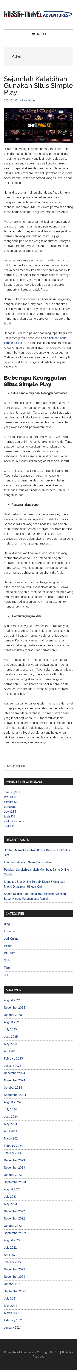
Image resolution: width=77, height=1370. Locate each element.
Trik (6, 975)
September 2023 (15, 1182)
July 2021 (10, 1298)
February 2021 (13, 1320)
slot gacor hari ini (15, 821)
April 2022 (10, 1255)
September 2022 (15, 1233)
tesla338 (10, 816)
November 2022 (14, 1218)
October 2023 (13, 1175)
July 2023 (10, 1196)
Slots (7, 960)
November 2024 (14, 1080)
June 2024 (11, 1116)
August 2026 (12, 1000)
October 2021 (13, 1284)
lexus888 (10, 797)
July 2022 (10, 1247)
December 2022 (14, 1211)
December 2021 (14, 1269)
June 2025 (11, 1036)
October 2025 (13, 1015)
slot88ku (9, 826)
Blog (7, 924)
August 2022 (12, 1240)
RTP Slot (9, 953)
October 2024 (13, 1087)
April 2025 (10, 1051)
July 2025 (10, 1029)
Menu (41, 34)
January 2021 (12, 1327)
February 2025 (13, 1058)
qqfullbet (10, 807)
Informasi (10, 931)
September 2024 (15, 1095)
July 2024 (10, 1109)
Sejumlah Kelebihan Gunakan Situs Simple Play (38, 85)
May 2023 (10, 1204)
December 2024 (14, 1073)
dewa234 (10, 811)
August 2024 (12, 1102)
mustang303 (12, 792)
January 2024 (12, 1153)
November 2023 (14, 1167)
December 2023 (14, 1160)
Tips (7, 967)
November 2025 (14, 1007)
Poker (8, 946)
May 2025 (10, 1044)
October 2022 (13, 1226)
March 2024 (11, 1138)
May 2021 (10, 1306)
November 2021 (14, 1276)
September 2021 (15, 1291)
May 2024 (10, 1124)
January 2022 (12, 1262)
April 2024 (10, 1131)
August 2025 (12, 1022)
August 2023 (12, 1189)
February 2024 (13, 1146)
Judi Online (11, 938)
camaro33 (10, 802)
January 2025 (12, 1066)
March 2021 (11, 1313)
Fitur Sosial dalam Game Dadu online (28, 862)
